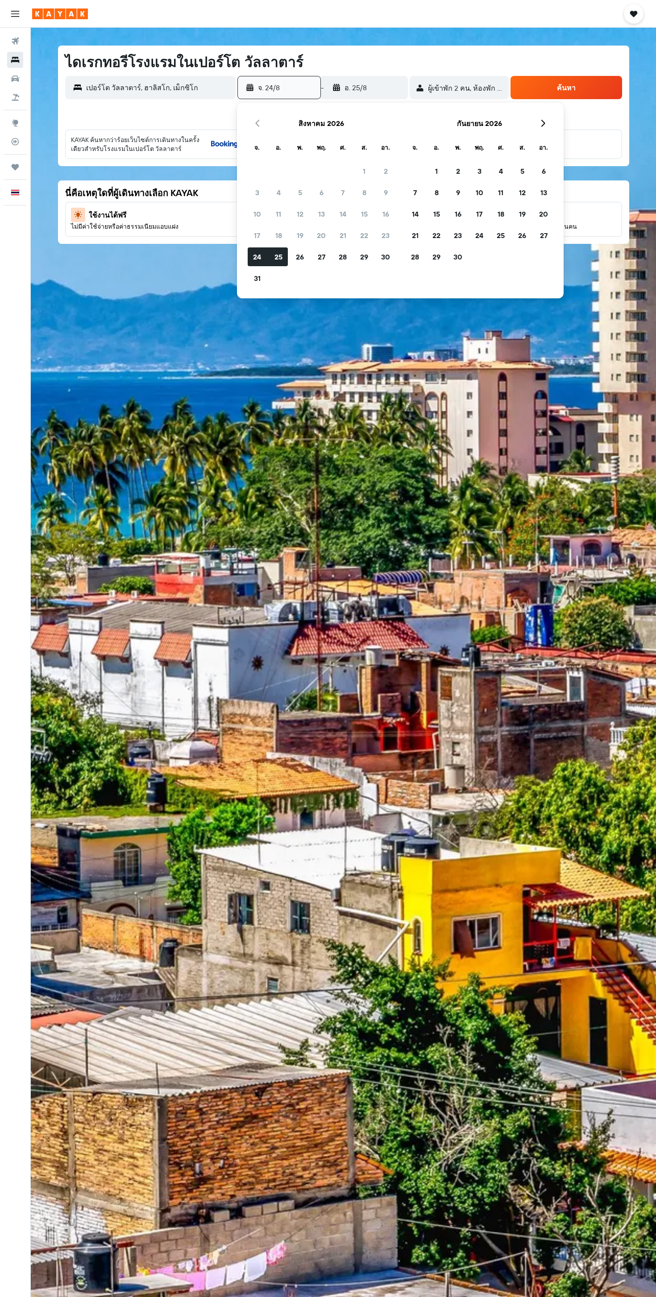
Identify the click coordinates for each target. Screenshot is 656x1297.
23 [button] (386, 235)
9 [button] (386, 192)
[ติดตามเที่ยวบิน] (15, 142)
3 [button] (257, 192)
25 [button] (278, 256)
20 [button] (321, 235)
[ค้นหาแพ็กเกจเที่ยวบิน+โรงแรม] (15, 97)
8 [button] (364, 192)
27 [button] (321, 256)
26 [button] (300, 256)
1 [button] (364, 171)
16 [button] (385, 213)
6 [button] (322, 192)
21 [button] (343, 235)
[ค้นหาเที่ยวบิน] (15, 41)
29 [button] (364, 256)
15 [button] (364, 213)
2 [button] (386, 171)
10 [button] (257, 213)
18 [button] (278, 235)
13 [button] (321, 213)
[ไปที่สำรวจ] (15, 123)
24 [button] (257, 256)
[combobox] (158, 87)
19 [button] (300, 235)
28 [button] (343, 256)
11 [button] (278, 213)
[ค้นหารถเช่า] (15, 79)
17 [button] (257, 235)
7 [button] (343, 192)
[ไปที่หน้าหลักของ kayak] (60, 13)
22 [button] (364, 235)
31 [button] (257, 278)
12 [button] (300, 213)
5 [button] (300, 192)
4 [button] (279, 192)
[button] (15, 14)
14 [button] (343, 213)
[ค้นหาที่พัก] (15, 60)
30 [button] (385, 256)
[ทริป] (15, 167)
